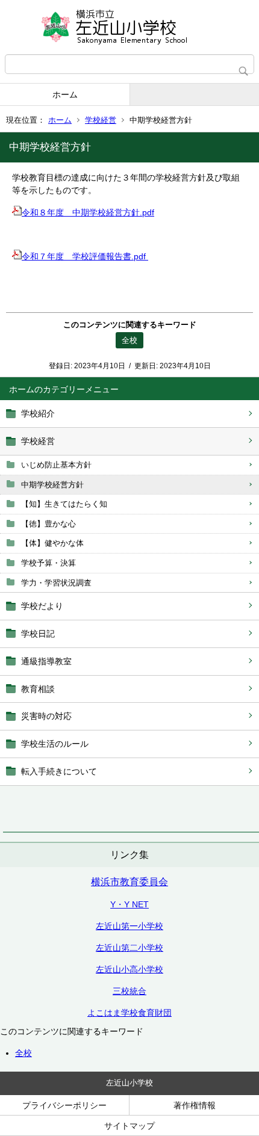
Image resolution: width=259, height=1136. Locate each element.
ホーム (65, 94)
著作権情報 (194, 1105)
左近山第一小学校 (129, 926)
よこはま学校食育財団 (129, 1012)
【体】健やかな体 (52, 543)
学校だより (42, 606)
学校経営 (100, 120)
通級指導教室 (46, 661)
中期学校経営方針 (52, 484)
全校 (23, 1053)
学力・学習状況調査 (56, 582)
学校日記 (38, 633)
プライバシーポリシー (64, 1105)
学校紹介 (38, 413)
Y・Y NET (129, 904)
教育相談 (38, 689)
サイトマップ (129, 1126)
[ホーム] (129, 27)
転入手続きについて (59, 771)
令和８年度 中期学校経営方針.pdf (88, 212)
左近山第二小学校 (129, 947)
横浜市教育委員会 (129, 882)
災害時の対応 (46, 716)
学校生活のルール (55, 744)
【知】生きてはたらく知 (64, 503)
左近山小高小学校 (129, 969)
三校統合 (129, 991)
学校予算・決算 (48, 562)
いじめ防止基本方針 (56, 464)
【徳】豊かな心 (48, 523)
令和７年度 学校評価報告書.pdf (85, 256)
